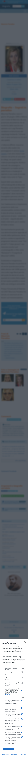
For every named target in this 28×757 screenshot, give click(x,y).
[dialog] (14, 698)
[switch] (22, 672)
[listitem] (14, 669)
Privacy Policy (22, 754)
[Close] (25, 642)
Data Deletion (5, 754)
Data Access (14, 754)
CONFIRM (8, 749)
